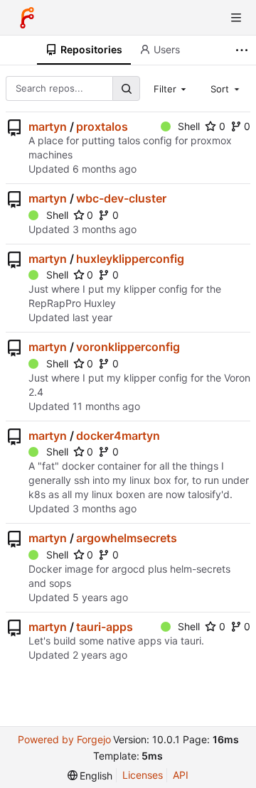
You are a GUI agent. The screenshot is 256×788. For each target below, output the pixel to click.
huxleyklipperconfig (130, 259)
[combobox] (171, 88)
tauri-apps (104, 627)
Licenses (142, 775)
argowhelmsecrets (126, 538)
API (180, 775)
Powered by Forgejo (64, 739)
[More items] (243, 50)
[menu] (90, 776)
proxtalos (102, 126)
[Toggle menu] (236, 18)
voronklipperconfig (128, 347)
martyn (47, 126)
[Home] (27, 18)
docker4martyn (118, 435)
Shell (189, 126)
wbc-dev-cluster (121, 198)
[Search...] (125, 88)
